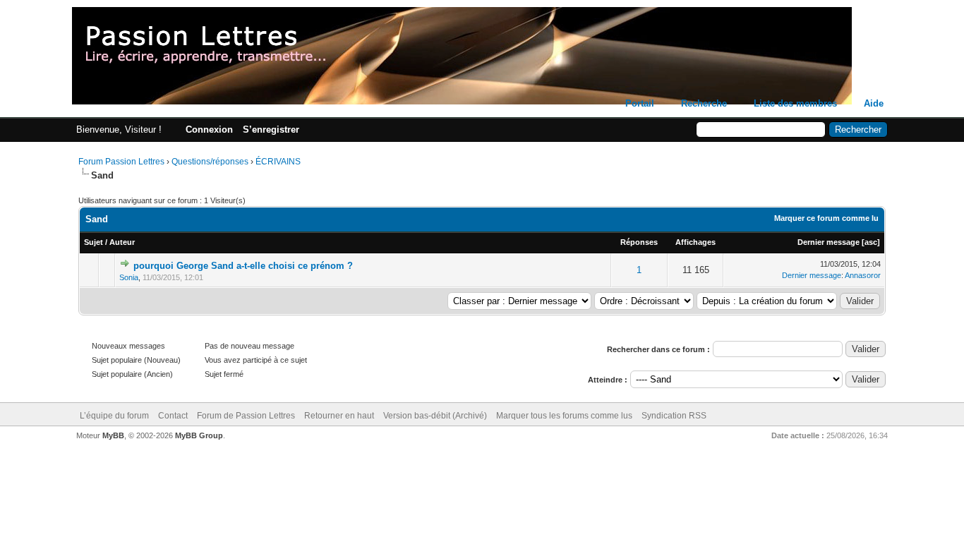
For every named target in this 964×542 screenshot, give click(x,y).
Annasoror (863, 275)
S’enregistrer (271, 129)
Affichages (695, 242)
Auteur (122, 242)
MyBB (113, 435)
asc (870, 242)
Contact (173, 416)
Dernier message (828, 242)
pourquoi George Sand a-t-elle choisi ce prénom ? (243, 265)
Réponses (639, 242)
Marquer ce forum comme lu (826, 218)
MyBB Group (199, 435)
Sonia (128, 277)
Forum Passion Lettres (121, 162)
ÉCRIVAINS (278, 162)
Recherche (704, 103)
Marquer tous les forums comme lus (564, 416)
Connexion (209, 129)
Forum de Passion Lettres (246, 416)
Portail (639, 103)
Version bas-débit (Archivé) (435, 416)
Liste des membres (795, 103)
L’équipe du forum (114, 416)
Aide (874, 103)
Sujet (93, 242)
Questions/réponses (209, 162)
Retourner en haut (339, 416)
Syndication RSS (673, 416)
